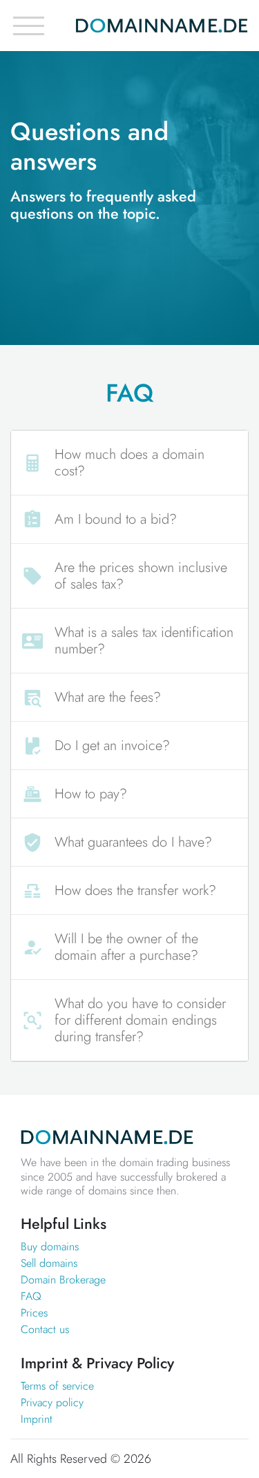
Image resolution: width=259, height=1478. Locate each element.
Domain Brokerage (63, 1280)
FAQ (31, 1296)
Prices (34, 1313)
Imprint (36, 1419)
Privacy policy (52, 1402)
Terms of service (57, 1386)
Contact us (45, 1329)
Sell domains (49, 1263)
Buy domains (50, 1246)
